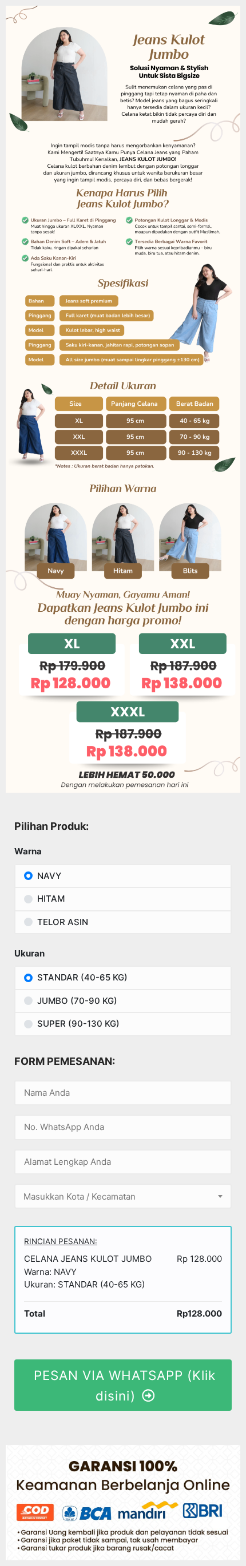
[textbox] (123, 1197)
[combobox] (123, 1196)
